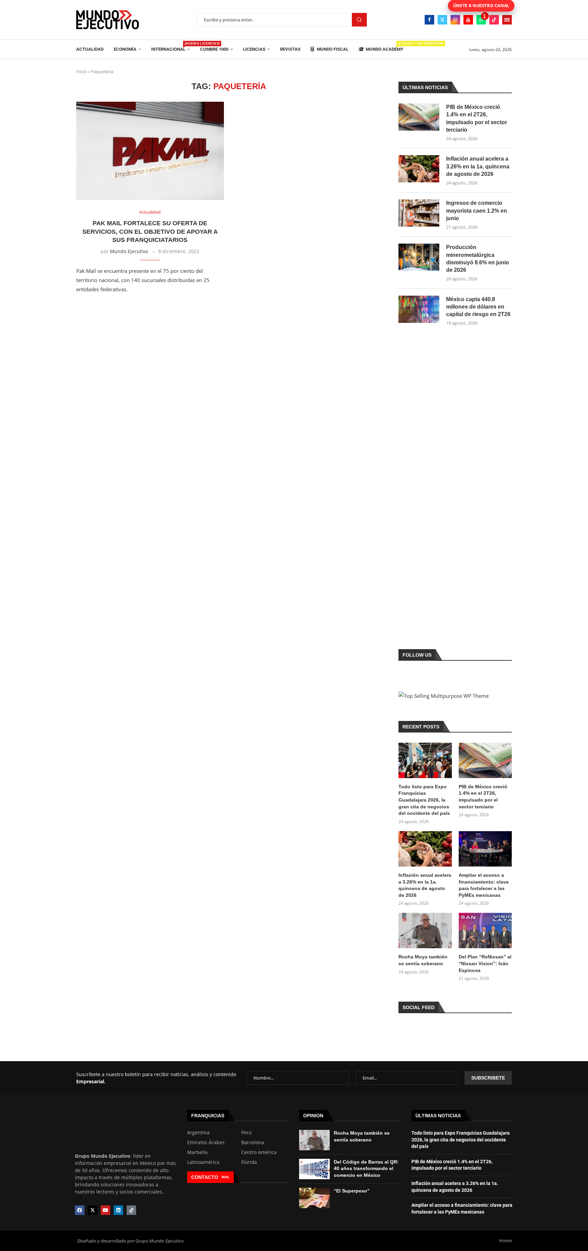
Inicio (81, 71)
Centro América (259, 1152)
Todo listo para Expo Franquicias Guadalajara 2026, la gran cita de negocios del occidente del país (424, 800)
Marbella (197, 1152)
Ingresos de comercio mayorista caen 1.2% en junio (476, 210)
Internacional (170, 47)
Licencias (254, 49)
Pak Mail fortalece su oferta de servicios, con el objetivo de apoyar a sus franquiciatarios (150, 231)
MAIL (226, 1177)
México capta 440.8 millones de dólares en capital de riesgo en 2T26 (478, 306)
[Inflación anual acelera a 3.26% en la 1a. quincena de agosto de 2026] (418, 168)
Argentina (198, 1132)
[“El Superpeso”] (314, 1198)
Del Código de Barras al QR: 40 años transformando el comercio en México (366, 1168)
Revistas (290, 49)
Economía (125, 49)
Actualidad (89, 49)
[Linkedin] (118, 1210)
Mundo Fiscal (332, 49)
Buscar (359, 20)
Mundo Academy (384, 47)
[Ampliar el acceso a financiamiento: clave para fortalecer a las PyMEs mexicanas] (485, 849)
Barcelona (252, 1142)
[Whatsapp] (481, 19)
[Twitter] (442, 19)
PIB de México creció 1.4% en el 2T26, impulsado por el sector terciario (476, 118)
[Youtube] (468, 19)
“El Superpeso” (352, 1191)
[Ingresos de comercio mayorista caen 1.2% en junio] (418, 213)
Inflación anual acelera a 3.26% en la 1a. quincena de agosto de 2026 (477, 166)
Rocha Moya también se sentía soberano (422, 960)
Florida (249, 1162)
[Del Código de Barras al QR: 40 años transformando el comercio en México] (314, 1169)
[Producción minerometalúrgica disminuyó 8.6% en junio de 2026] (418, 257)
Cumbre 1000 (214, 49)
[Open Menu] (507, 19)
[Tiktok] (494, 19)
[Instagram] (455, 19)
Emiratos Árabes (206, 1142)
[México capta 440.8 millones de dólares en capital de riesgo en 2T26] (418, 309)
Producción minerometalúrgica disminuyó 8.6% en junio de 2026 (477, 258)
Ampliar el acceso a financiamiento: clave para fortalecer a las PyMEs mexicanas (484, 885)
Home (505, 1240)
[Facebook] (429, 19)
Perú (246, 1132)
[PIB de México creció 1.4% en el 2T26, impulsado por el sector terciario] (418, 117)
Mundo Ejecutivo (129, 251)
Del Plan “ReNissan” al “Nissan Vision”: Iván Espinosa (485, 963)
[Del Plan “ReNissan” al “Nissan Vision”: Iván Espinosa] (485, 930)
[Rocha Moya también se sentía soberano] (425, 930)
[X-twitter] (92, 1210)
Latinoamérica (203, 1162)
